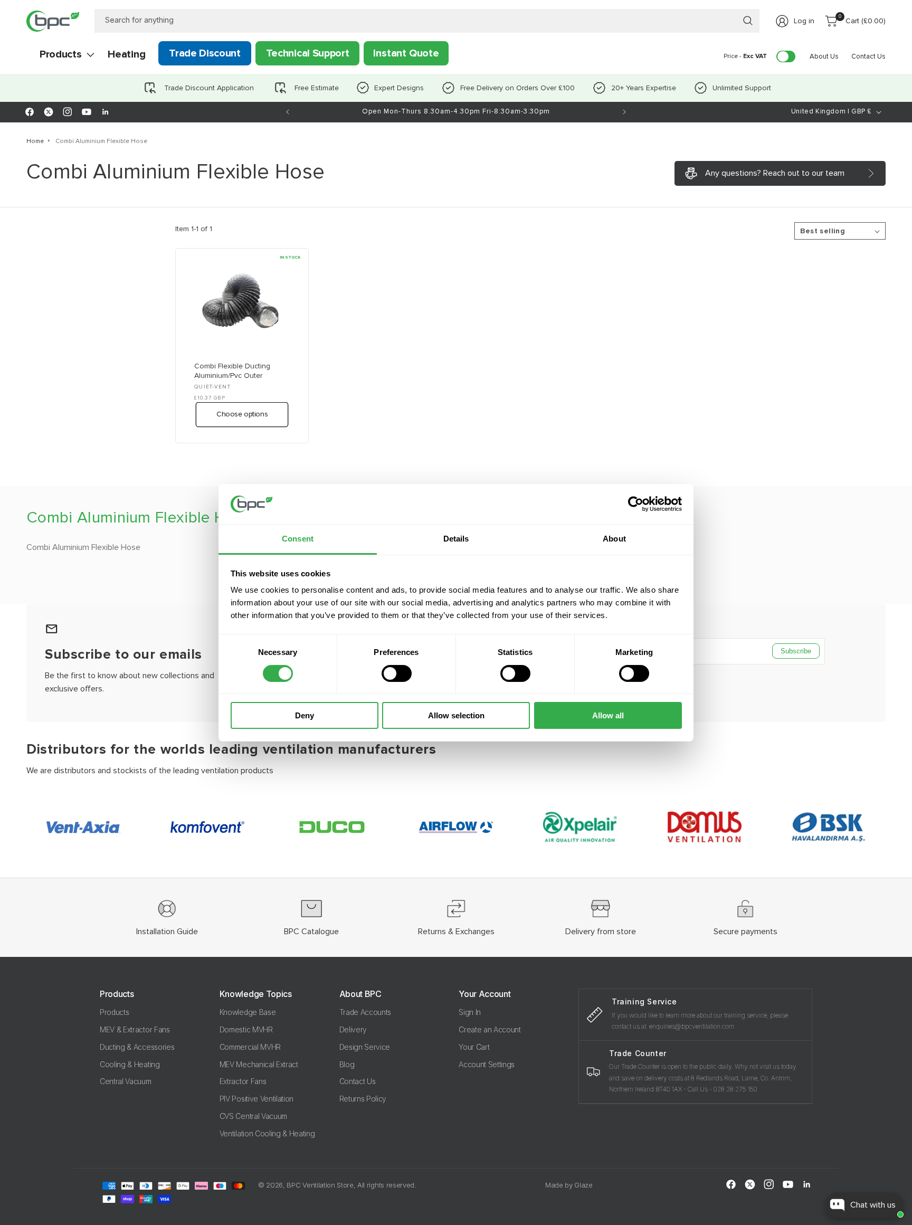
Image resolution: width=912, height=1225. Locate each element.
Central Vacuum (125, 1081)
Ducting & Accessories (137, 1046)
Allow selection (456, 715)
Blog (347, 1064)
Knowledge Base (248, 1012)
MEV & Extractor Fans (135, 1029)
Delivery (353, 1029)
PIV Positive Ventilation (256, 1098)
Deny (304, 715)
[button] (60, 54)
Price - (745, 56)
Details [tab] (456, 538)
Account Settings (487, 1064)
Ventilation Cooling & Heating (267, 1133)
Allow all (608, 715)
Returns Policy (363, 1098)
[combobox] (427, 21)
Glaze (583, 1185)
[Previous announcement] (287, 112)
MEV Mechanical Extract (259, 1064)
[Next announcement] (624, 112)
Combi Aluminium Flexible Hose (101, 141)
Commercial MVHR (250, 1046)
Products (114, 1012)
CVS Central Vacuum (253, 1116)
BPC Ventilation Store (320, 1185)
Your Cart (474, 1046)
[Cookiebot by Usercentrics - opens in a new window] (636, 504)
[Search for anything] (747, 20)
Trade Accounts (365, 1012)
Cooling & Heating (130, 1064)
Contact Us (357, 1081)
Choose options (242, 414)
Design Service (365, 1046)
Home (35, 141)
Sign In (470, 1012)
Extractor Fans (243, 1081)
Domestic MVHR (246, 1029)
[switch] (397, 673)
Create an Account (490, 1029)
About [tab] (614, 538)
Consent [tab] (298, 538)
